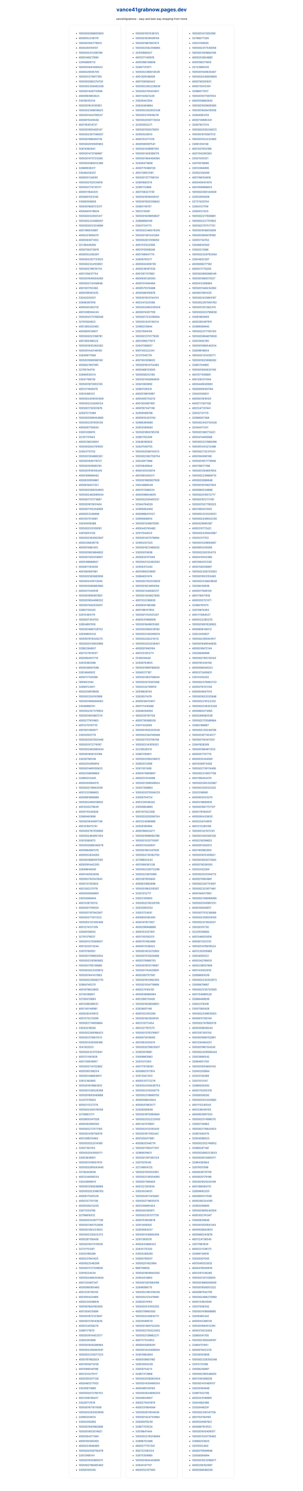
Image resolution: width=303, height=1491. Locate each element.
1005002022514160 (91, 1143)
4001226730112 (88, 903)
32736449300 (87, 244)
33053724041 (143, 912)
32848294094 (144, 710)
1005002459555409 (91, 398)
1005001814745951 (90, 105)
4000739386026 (145, 720)
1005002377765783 (204, 331)
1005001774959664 (91, 1023)
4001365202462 (89, 326)
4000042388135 (202, 1321)
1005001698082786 (147, 835)
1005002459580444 (204, 1052)
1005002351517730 (147, 1215)
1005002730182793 (147, 854)
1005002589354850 (91, 489)
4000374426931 (145, 845)
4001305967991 (145, 403)
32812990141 (87, 1455)
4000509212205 (89, 1205)
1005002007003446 (91, 739)
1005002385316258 (147, 1292)
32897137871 (143, 67)
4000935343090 (202, 758)
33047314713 (143, 225)
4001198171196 (201, 465)
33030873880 (87, 1388)
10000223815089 (146, 874)
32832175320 (143, 1248)
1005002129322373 (91, 1234)
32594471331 (200, 427)
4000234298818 (89, 1301)
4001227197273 (144, 1027)
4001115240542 (201, 1104)
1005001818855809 (204, 230)
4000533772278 (145, 1080)
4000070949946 (202, 1450)
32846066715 (143, 1287)
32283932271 (143, 124)
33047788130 (87, 379)
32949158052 (87, 931)
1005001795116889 (90, 965)
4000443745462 (145, 528)
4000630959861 (89, 480)
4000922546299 (89, 1263)
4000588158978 (145, 292)
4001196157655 (144, 609)
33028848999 (200, 653)
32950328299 (200, 172)
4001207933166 (201, 148)
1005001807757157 (203, 806)
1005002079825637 (147, 1047)
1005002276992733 (204, 682)
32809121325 (200, 211)
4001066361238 (145, 864)
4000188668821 (88, 561)
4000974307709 (145, 312)
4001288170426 (145, 999)
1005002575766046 (91, 316)
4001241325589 (145, 302)
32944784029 (144, 504)
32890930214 (87, 374)
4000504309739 (145, 264)
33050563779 (87, 734)
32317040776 (143, 355)
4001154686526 (202, 994)
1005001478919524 (204, 946)
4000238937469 (202, 965)
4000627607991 (88, 364)
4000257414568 (145, 778)
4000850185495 (145, 917)
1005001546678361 (147, 523)
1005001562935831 (91, 605)
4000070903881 (202, 878)
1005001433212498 (204, 446)
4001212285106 (201, 826)
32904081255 (200, 115)
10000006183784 (202, 389)
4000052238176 (89, 38)
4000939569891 (89, 893)
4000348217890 (89, 57)
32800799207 (143, 1258)
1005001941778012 (90, 43)
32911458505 (143, 1224)
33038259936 (200, 585)
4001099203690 (145, 571)
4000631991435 (202, 292)
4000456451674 (202, 182)
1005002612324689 (91, 225)
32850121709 (200, 206)
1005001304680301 (91, 456)
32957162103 (87, 1148)
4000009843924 (145, 1099)
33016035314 (87, 100)
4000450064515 (89, 782)
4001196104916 (201, 177)
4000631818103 (201, 398)
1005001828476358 (204, 110)
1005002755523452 (147, 1330)
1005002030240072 (204, 129)
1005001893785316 (147, 432)
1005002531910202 (147, 1306)
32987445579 (200, 1133)
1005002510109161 (90, 528)
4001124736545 (201, 1239)
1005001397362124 (147, 1157)
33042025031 (87, 297)
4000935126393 (145, 278)
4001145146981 (88, 1008)
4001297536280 (202, 1272)
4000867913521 (201, 1426)
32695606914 (143, 518)
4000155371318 (144, 139)
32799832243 (144, 859)
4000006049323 (202, 667)
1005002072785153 (91, 1393)
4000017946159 (201, 590)
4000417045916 (88, 590)
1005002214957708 (204, 773)
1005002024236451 (147, 643)
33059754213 (143, 1368)
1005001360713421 (203, 432)
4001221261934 (144, 1186)
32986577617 (200, 91)
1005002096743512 (147, 451)
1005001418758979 (90, 1133)
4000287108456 (89, 1239)
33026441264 (143, 100)
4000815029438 (89, 119)
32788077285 (200, 38)
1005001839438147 (147, 196)
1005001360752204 (147, 1325)
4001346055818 (202, 936)
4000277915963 (88, 720)
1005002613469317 (204, 1157)
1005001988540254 (204, 345)
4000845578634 (89, 211)
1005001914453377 (90, 1335)
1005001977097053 (204, 95)
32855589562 (144, 427)
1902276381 (142, 211)
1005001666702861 (204, 1037)
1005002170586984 (204, 720)
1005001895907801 (90, 595)
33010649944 (143, 465)
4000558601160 (145, 1359)
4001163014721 (88, 124)
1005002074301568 (147, 682)
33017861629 (200, 1244)
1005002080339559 (147, 307)
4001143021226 (144, 95)
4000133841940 (202, 1301)
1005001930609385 (204, 105)
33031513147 (200, 1080)
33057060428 (200, 1008)
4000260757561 (145, 975)
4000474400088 (202, 437)
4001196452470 (201, 778)
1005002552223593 (147, 1119)
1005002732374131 (203, 451)
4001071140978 (144, 57)
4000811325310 (201, 941)
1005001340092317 (147, 590)
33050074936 (143, 552)
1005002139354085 (147, 1176)
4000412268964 (202, 283)
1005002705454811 (147, 91)
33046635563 (200, 244)
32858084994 (200, 1455)
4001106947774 (144, 254)
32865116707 (143, 206)
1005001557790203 (204, 504)
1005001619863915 (90, 1085)
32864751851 (200, 1344)
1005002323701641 (90, 1052)
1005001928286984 (91, 1344)
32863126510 (143, 389)
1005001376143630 (90, 1321)
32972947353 (143, 1075)
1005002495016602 (91, 802)
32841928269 (200, 744)
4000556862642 (202, 100)
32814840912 (87, 672)
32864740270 (87, 984)
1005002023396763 (91, 1191)
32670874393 (200, 609)
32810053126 (87, 533)
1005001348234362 (204, 288)
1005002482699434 (91, 494)
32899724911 (87, 686)
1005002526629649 (204, 581)
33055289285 (144, 1253)
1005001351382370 (204, 307)
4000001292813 (202, 845)
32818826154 (143, 691)
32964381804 (200, 1162)
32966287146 (200, 1148)
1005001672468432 (147, 547)
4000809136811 (88, 331)
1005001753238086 (204, 912)
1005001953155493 (204, 576)
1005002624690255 (147, 1393)
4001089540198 (88, 1368)
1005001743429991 (147, 970)
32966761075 (200, 605)
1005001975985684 (147, 1114)
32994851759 (200, 1061)
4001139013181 (144, 172)
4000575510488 (145, 288)
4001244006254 (89, 1176)
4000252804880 (202, 57)
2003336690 (200, 792)
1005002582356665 (147, 47)
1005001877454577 (204, 734)
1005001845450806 (147, 1460)
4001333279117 (88, 1373)
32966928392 (200, 1085)
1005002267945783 (204, 302)
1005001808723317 (90, 206)
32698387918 (87, 302)
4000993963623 (89, 95)
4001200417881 (144, 1138)
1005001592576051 (147, 129)
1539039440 (143, 658)
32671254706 (87, 1210)
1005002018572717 (203, 494)
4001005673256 (89, 1364)
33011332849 (143, 725)
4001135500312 (144, 936)
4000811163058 (88, 566)
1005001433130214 (147, 321)
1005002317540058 (204, 47)
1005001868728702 (91, 629)
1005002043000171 (90, 1152)
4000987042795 (202, 1292)
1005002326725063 (204, 571)
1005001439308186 (91, 1042)
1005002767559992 (91, 830)
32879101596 (200, 1167)
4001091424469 (88, 1297)
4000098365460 (89, 1287)
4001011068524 (144, 489)
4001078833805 (89, 989)
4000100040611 (201, 907)
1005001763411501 (203, 739)
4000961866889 (89, 797)
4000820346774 (145, 1143)
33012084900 (200, 168)
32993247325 (144, 542)
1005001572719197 (90, 744)
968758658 (142, 1268)
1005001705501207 (147, 614)
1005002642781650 (91, 446)
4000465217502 (89, 1383)
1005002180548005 (204, 1373)
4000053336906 (89, 513)
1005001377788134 (147, 177)
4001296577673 (145, 340)
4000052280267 (89, 254)
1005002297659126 (91, 422)
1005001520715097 (147, 840)
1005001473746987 (90, 153)
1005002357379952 (91, 710)
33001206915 (87, 432)
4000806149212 (202, 629)
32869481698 (87, 816)
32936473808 (144, 163)
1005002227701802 (204, 220)
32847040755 (143, 446)
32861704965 (200, 364)
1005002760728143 (204, 658)
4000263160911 (144, 1210)
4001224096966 (145, 821)
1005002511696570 (204, 1119)
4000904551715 (88, 658)
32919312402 (200, 1445)
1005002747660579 (204, 1023)
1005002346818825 (91, 110)
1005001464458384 (147, 158)
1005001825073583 (204, 859)
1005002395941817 (204, 638)
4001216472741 (88, 826)
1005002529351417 (90, 215)
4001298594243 (89, 312)
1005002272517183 (90, 1128)
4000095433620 (202, 816)
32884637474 (143, 576)
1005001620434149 (204, 1181)
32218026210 (143, 749)
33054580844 (87, 898)
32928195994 (143, 826)
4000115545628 (88, 811)
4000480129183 (145, 1388)
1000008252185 (145, 374)
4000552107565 (145, 1469)
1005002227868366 (204, 441)
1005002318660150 (147, 1095)
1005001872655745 (91, 384)
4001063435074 (145, 1042)
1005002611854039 (147, 1412)
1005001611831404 (90, 504)
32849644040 (87, 869)
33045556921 (200, 393)
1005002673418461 (147, 1196)
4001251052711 (144, 653)
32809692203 (200, 1191)
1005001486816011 (90, 1075)
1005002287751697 (204, 883)
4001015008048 (145, 249)
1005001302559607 (91, 557)
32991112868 (143, 187)
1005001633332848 (204, 696)
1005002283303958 (91, 1412)
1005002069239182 (147, 629)
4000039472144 (202, 648)
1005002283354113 (204, 552)
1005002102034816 (91, 182)
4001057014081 (88, 518)
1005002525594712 (204, 874)
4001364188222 (88, 340)
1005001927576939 (91, 1244)
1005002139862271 (147, 1335)
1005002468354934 (91, 1277)
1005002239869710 (204, 475)
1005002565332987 (204, 782)
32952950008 (200, 196)
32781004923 (87, 321)
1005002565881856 (91, 576)
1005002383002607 (91, 537)
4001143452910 (201, 970)
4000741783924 (88, 883)
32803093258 (144, 1364)
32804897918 (87, 624)
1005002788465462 (91, 1465)
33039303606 (200, 1354)
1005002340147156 (204, 1412)
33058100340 (87, 1469)
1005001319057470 (90, 1162)
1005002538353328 (204, 706)
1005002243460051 (91, 220)
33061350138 (200, 144)
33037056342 (200, 1306)
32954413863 (143, 1277)
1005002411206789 (90, 52)
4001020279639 (89, 806)
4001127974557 (88, 653)
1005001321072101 (203, 830)
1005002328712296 (147, 869)
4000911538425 (145, 946)
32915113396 (200, 1364)
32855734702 (200, 240)
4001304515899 (88, 1311)
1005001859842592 (147, 1272)
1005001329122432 (204, 787)
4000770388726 (145, 168)
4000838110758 (201, 1172)
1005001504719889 (147, 984)
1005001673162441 (147, 1133)
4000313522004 (202, 1330)
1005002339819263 (204, 1013)
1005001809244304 (204, 1210)
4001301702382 (88, 288)
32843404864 (144, 105)
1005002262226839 (147, 86)
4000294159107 (88, 47)
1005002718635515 (147, 1200)
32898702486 (144, 1441)
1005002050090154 (147, 816)
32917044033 (143, 533)
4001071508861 (201, 374)
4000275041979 (145, 1402)
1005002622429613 (91, 970)
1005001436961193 (147, 148)
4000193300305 (89, 1441)
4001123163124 (144, 1450)
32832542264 (200, 869)
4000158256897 (202, 566)
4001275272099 (88, 1018)
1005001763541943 (90, 878)
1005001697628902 (204, 624)
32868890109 (143, 220)
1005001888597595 (91, 859)
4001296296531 (88, 1003)
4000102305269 (145, 1013)
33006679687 (200, 984)
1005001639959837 (147, 215)
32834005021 (200, 955)
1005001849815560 (147, 624)
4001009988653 (202, 187)
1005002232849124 (91, 403)
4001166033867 (88, 230)
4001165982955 (202, 850)
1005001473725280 (91, 158)
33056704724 (143, 797)
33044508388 (87, 523)
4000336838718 (89, 542)
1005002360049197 (204, 1340)
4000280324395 (202, 1200)
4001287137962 (145, 273)
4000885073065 (202, 710)
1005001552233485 (204, 139)
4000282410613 (88, 1013)
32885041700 (200, 1335)
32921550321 (200, 158)
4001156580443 (145, 81)
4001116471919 (201, 595)
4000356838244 (202, 1027)
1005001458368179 (147, 153)
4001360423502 (202, 509)
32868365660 (144, 422)
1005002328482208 (91, 86)
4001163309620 (145, 360)
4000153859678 (145, 1220)
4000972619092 (145, 1037)
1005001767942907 (91, 912)
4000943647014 (202, 691)
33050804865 (144, 806)
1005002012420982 (204, 1099)
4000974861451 (88, 547)
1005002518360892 (91, 960)
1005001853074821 (90, 1431)
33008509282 (200, 1095)
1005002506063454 (147, 1378)
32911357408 (143, 768)
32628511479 (143, 696)
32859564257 (144, 1229)
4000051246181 (88, 177)
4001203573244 (89, 946)
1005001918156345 (90, 470)
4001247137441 (201, 408)
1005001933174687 (147, 965)
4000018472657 (145, 701)
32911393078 (143, 1239)
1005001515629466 (147, 955)
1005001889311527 (203, 278)
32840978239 (144, 1421)
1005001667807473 (147, 43)
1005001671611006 (90, 1407)
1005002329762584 (204, 254)
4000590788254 (89, 1071)
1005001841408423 (91, 67)
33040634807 (144, 1397)
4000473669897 (145, 773)
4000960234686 (202, 489)
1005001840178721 (90, 460)
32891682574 (143, 182)
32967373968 (143, 1373)
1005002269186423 (91, 1032)
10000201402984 (146, 1263)
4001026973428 (202, 763)
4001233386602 (89, 792)
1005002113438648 (91, 283)
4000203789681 (202, 1397)
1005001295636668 (91, 1186)
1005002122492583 (147, 561)
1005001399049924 (147, 782)
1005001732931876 (90, 408)
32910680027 (143, 52)
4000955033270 (202, 797)
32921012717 (143, 893)
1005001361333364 (147, 235)
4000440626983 (202, 384)
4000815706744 (202, 1018)
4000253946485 (89, 1445)
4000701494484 (145, 283)
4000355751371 (201, 600)
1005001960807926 (147, 480)
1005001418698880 (204, 1311)
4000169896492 (89, 475)
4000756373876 (89, 249)
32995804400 (144, 509)
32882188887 (200, 725)
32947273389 (87, 413)
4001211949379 (88, 389)
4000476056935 (202, 1268)
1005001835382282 (91, 345)
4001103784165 (201, 1417)
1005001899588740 (91, 360)
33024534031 (143, 1191)
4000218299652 (202, 840)
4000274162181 (144, 989)
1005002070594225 (147, 792)
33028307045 (200, 1258)
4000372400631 (202, 672)
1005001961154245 (203, 1047)
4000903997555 (202, 1114)
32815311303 (143, 1061)
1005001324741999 (90, 696)
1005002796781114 (90, 268)
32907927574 (200, 124)
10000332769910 (145, 686)
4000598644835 (145, 494)
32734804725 (143, 1167)
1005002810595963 (91, 144)
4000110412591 (201, 86)
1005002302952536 (147, 110)
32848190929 (143, 441)
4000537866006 (145, 619)
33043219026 (87, 1027)
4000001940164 (145, 648)
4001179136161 (144, 1066)
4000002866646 (202, 480)
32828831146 (143, 1008)
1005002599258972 (147, 758)
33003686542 (200, 1056)
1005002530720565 (204, 989)
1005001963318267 (147, 888)
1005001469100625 (91, 768)
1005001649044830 (204, 643)
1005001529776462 (204, 1436)
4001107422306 (145, 811)
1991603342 (86, 682)
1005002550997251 (204, 903)
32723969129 (200, 67)
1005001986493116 (90, 139)
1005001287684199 (147, 1282)
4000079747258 (202, 686)
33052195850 (143, 898)
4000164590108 (202, 456)
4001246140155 (201, 1109)
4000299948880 (145, 927)
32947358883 (144, 787)
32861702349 (143, 437)
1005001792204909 (91, 509)
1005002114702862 (90, 1066)
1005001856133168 (90, 754)
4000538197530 (145, 268)
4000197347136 (145, 408)
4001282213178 (88, 888)
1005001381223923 (91, 1229)
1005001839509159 (147, 38)
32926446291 (200, 1407)
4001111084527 (201, 614)
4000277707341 (145, 1445)
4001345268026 (202, 1378)
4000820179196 (201, 1176)
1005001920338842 (147, 201)
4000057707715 (201, 754)
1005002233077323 (91, 1354)
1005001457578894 (147, 537)
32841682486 (200, 1402)
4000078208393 (202, 864)
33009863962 (144, 1056)
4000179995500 (145, 1311)
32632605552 (144, 907)
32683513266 (143, 763)
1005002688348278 (91, 845)
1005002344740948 (147, 734)
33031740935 (200, 43)
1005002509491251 (147, 499)
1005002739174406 (204, 768)
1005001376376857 (147, 1032)
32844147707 (143, 1465)
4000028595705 (89, 71)
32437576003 (87, 1099)
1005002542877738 (91, 1220)
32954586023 (200, 1138)
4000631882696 (145, 883)
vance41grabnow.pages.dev (151, 9)
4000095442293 (89, 864)
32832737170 (200, 413)
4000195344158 (202, 662)
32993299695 (200, 1205)
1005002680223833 (204, 1152)
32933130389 (200, 1075)
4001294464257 (202, 1042)
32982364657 (87, 648)
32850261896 (87, 1340)
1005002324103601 (91, 264)
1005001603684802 (91, 552)
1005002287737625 (91, 259)
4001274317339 (88, 927)
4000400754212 (145, 398)
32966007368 (200, 417)
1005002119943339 (91, 787)
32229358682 (200, 931)
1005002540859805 (204, 76)
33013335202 (200, 677)
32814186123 (87, 393)
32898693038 (200, 975)
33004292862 (87, 1421)
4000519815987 (145, 393)
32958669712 (87, 62)
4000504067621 (202, 1421)
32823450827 (200, 633)
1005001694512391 (203, 1325)
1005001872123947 (90, 1316)
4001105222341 (144, 350)
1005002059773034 (147, 119)
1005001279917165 (90, 76)
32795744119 (87, 369)
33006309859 (87, 201)
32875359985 (144, 1455)
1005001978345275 (91, 638)
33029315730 (200, 927)
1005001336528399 (91, 1090)
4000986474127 (145, 513)
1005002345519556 (91, 1109)
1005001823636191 (147, 1018)
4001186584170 (201, 1186)
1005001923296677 (204, 1460)
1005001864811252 (203, 749)
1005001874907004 (204, 485)
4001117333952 (144, 1340)
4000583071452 (89, 240)
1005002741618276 (147, 115)
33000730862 (200, 1123)
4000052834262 (89, 854)
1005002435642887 (204, 533)
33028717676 (87, 1402)
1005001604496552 (91, 600)
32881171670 (86, 1330)
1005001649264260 (91, 278)
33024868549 (144, 485)
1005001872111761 (203, 499)
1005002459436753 (147, 1085)
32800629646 (200, 1220)
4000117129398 (88, 677)
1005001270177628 (147, 336)
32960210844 (143, 326)
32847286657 (143, 345)
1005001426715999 (90, 91)
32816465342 (200, 1316)
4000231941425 (88, 1258)
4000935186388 (145, 605)
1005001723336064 (147, 316)
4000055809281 (145, 1344)
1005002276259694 (147, 1436)
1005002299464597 (91, 1349)
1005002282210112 (147, 638)
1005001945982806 (91, 1426)
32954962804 (144, 1354)
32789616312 (87, 1215)
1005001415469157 (203, 1383)
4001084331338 (202, 561)
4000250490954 (89, 763)
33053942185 (200, 340)
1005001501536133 (147, 33)
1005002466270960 (204, 1297)
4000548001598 (89, 667)
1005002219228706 (147, 903)
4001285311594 (201, 379)
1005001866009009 (204, 1282)
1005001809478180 (204, 235)
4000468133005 (145, 369)
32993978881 (143, 1052)
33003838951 (87, 1157)
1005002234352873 (204, 979)
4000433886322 (145, 1244)
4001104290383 (202, 153)
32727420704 (200, 201)
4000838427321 (89, 485)
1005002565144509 (204, 191)
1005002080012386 (91, 163)
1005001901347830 (147, 850)
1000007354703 (88, 619)
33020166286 (87, 1253)
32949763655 (144, 662)
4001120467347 (88, 1282)
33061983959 (200, 316)
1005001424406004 (147, 1349)
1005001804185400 (91, 1306)
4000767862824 (89, 1359)
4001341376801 (144, 1123)
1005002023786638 (204, 312)
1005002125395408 (91, 922)
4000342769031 (202, 960)
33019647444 (143, 1431)
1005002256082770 (91, 979)
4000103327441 (145, 931)
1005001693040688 (91, 1095)
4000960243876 (202, 1234)
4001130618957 (88, 1061)
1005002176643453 (204, 1128)
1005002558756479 (91, 1450)
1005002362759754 (147, 456)
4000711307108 (201, 403)
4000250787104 (145, 715)
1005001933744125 (147, 297)
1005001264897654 (204, 470)
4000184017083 (201, 893)
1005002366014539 (147, 71)
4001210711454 (144, 1023)
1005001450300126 (204, 835)
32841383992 (143, 384)
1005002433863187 (204, 297)
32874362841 (87, 148)
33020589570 (144, 1321)
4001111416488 (144, 706)
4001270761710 (88, 725)
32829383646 (200, 1388)
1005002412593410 (147, 1128)
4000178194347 (201, 811)
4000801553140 (88, 196)
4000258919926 (89, 691)
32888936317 (87, 168)
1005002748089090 (204, 898)
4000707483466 (145, 941)
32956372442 (144, 566)
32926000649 (144, 1109)
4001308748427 (88, 1397)
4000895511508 (202, 1196)
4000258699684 (89, 773)
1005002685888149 (204, 273)
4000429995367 (202, 523)
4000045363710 (89, 307)
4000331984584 (145, 1407)
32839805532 (87, 633)
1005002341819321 (147, 744)
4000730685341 (202, 119)
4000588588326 (202, 1469)
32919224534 (87, 1272)
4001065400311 (144, 475)
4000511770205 (201, 268)
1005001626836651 (147, 1003)
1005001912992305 (147, 979)
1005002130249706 (204, 730)
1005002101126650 (203, 1277)
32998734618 (200, 1253)
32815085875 (87, 840)
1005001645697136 (90, 821)
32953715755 (87, 451)
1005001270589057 (91, 941)
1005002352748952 (204, 1143)
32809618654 (200, 350)
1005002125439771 (204, 355)
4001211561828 (88, 1056)
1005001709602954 (91, 955)
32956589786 (144, 413)
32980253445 (87, 778)
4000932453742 (145, 417)
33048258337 (87, 172)
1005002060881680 (91, 585)
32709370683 (87, 999)
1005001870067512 (204, 134)
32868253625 (200, 1441)
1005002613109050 (147, 240)
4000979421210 (201, 1349)
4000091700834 (89, 427)
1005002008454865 (91, 417)
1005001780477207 (147, 1148)
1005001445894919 (147, 379)
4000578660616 (202, 802)
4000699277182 (202, 264)
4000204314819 (202, 821)
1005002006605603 (91, 33)
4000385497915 (202, 321)
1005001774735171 (90, 187)
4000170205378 (202, 1090)
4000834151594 (145, 557)
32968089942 (200, 326)
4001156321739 (144, 191)
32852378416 (200, 1003)
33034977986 (143, 460)
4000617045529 (89, 1196)
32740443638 (87, 1172)
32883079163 (143, 1301)
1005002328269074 (147, 633)
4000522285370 (202, 619)
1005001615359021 (203, 854)
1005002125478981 (147, 1297)
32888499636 (200, 999)
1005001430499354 (147, 1383)
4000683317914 (145, 1071)
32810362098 (87, 662)
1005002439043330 (204, 518)
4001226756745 (88, 1292)
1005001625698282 (204, 360)
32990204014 (87, 1417)
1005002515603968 (91, 643)
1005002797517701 (203, 225)
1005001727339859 (91, 1268)
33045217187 (143, 672)
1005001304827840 (147, 595)
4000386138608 (145, 62)
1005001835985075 (91, 1460)
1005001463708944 (147, 677)
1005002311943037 (204, 922)
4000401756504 (89, 907)
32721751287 (87, 1248)
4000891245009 (202, 547)
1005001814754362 (147, 364)
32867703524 (143, 1426)
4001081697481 (88, 571)
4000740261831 (201, 81)
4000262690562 (89, 1123)
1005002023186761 (90, 336)
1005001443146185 (90, 350)
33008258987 (200, 1368)
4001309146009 (145, 76)
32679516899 (200, 163)
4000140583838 (89, 874)
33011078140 (143, 1162)
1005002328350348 (204, 1359)
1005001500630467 (204, 71)
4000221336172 (201, 1248)
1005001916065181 (90, 465)
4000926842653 (202, 1229)
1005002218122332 (204, 701)
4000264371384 (89, 1436)
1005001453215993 (147, 951)
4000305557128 (89, 1378)
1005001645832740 (204, 369)
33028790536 (87, 758)
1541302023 (86, 1047)
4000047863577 (145, 1104)
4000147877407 (145, 922)
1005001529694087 (204, 542)
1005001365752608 (91, 1224)
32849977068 (87, 355)
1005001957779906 (204, 460)
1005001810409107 (203, 1431)
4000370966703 (145, 960)
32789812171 (86, 1114)
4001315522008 (145, 244)
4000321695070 (89, 235)
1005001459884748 (204, 52)
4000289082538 (202, 715)
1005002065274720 (91, 81)
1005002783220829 (147, 581)
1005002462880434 (91, 749)
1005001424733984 (147, 1417)
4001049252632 (202, 1263)
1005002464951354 (91, 835)
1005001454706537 (91, 115)
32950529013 (143, 134)
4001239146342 (145, 802)
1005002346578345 (147, 230)
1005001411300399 (203, 33)
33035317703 (200, 537)
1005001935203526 (147, 730)
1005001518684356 (147, 1234)
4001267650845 (145, 878)
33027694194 (143, 331)
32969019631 (143, 1152)
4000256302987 (202, 1465)
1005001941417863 (90, 975)
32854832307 (200, 259)
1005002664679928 (204, 336)
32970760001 (87, 951)
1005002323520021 (204, 513)
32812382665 (87, 1080)
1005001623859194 (147, 585)
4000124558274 (88, 1325)
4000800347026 (89, 1119)
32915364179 (87, 614)
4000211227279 (88, 1104)
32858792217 (143, 259)
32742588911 (87, 994)
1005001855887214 (90, 715)
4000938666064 (145, 994)
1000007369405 (145, 1181)
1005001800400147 (90, 129)
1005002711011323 (90, 917)
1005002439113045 (91, 581)
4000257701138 (88, 1200)
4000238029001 (89, 441)
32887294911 (143, 754)
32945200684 (200, 1071)
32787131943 (87, 437)
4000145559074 (145, 470)
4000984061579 (89, 850)
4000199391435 (88, 292)
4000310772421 (201, 528)
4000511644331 (88, 191)
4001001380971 (88, 730)
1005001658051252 (204, 1287)
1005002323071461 (204, 888)
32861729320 (87, 609)
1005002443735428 (204, 422)
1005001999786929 (147, 667)
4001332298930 (145, 600)
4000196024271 (145, 830)
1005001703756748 (147, 739)
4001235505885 (202, 951)
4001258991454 (145, 1205)
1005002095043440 (91, 1167)
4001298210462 (88, 1138)
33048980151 (87, 706)
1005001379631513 (90, 1037)
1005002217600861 (204, 215)
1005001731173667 (90, 499)
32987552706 (200, 1393)
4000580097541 (145, 144)
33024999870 (87, 1181)
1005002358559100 (204, 917)
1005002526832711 (147, 1316)
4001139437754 (88, 273)
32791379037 (87, 936)
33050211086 (200, 249)
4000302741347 (202, 1215)
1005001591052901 (147, 1172)
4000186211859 (201, 62)
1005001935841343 (204, 1224)
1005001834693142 (204, 1066)
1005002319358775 (147, 1090)
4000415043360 (202, 557)
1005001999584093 (91, 701)
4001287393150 (201, 1032)
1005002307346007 (91, 134)
